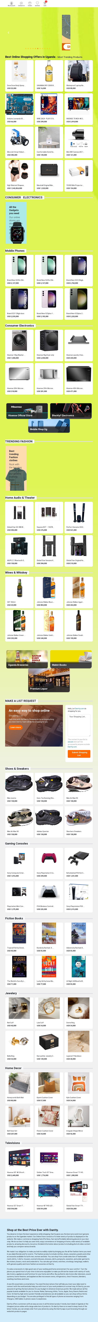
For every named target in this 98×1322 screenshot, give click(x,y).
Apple (66, 1291)
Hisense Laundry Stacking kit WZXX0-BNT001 (75, 355)
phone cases (31, 1299)
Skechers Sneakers (73, 831)
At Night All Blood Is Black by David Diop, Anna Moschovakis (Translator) (75, 981)
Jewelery (11, 993)
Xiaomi (76, 1291)
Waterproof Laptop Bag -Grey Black (75, 85)
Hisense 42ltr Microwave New (75, 388)
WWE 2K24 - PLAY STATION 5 (46, 119)
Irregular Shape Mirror (74, 1131)
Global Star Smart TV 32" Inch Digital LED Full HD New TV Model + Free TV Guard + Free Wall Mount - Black (75, 1206)
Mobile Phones (14, 250)
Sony (71, 1291)
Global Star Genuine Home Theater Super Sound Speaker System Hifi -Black (46, 560)
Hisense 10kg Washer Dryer (16, 355)
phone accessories (65, 1296)
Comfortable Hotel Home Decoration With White (46, 152)
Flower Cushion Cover (45, 1131)
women (37, 1256)
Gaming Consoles (16, 843)
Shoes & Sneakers (17, 768)
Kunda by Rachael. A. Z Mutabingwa (46, 948)
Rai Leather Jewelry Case (46, 1056)
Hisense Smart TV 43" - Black (75, 1172)
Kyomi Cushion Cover (45, 1097)
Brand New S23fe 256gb (16, 280)
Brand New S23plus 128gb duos (46, 313)
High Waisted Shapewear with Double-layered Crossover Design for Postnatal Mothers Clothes (16, 185)
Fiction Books (14, 918)
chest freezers (72, 1276)
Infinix (55, 1291)
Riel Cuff (10, 1023)
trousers (27, 1259)
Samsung (48, 1291)
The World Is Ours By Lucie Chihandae (16, 981)
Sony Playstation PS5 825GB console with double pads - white (75, 906)
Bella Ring (10, 1056)
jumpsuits (61, 1259)
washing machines (14, 1279)
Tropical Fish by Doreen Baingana (16, 948)
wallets (86, 1261)
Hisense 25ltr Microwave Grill (46, 388)
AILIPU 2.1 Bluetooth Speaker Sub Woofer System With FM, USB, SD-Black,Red (16, 560)
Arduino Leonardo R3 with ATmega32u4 (16, 119)
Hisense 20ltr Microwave (16, 388)
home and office (48, 1274)
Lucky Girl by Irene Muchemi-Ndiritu (46, 981)
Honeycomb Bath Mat (15, 1097)
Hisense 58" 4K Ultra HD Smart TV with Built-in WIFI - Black (16, 1172)
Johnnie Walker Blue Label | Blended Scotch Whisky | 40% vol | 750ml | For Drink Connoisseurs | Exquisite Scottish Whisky (46, 602)
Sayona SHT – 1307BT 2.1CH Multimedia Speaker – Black (46, 527)
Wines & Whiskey (16, 572)
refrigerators (61, 1276)
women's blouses (37, 1259)
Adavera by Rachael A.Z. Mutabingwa (75, 948)
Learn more (15, 727)
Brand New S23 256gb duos (75, 280)
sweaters (73, 1254)
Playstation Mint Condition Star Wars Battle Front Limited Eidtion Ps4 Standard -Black (16, 906)
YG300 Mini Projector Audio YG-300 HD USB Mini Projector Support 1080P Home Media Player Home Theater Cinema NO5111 (75, 185)
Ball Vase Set (12, 1131)
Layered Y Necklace (73, 1056)
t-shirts (20, 1259)
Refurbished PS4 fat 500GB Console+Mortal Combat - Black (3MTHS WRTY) (75, 873)
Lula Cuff (40, 1023)
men (32, 1256)
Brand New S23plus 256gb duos (75, 313)
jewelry (80, 1254)
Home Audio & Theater (20, 497)
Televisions (12, 1143)
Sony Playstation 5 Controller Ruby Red (46, 873)
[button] (8, 32)
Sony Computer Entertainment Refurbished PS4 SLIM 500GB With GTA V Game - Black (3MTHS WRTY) (16, 873)
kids (45, 1256)
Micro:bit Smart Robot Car (16, 152)
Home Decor (13, 1068)
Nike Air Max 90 (72, 798)
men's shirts (11, 1259)
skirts (54, 1259)
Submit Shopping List (79, 753)
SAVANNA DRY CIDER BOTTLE (46, 85)
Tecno (60, 1291)
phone (52, 1284)
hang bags (78, 1261)
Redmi (81, 1291)
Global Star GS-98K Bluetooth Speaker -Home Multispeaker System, (16, 527)
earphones (42, 1299)
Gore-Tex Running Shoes (46, 798)
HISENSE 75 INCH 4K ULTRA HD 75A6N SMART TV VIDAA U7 (75, 119)
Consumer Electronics (19, 325)
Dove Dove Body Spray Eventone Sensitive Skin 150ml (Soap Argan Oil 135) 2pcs (16, 85)
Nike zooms (11, 798)
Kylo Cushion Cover (73, 1097)
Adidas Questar (43, 831)
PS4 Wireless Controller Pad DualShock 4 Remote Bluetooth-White (46, 906)
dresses (48, 1259)
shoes (66, 1254)
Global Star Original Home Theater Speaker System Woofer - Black (75, 560)
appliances (20, 1274)
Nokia (42, 1291)
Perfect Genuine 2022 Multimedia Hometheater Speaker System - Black (75, 527)
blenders (82, 1276)
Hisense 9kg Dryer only (45, 355)
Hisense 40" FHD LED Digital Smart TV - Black (46, 1206)
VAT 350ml (11, 602)
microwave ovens (48, 1276)
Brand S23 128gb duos (15, 313)
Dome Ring (70, 1023)
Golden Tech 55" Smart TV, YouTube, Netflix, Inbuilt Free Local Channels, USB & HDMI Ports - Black (46, 1172)
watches (61, 1261)
